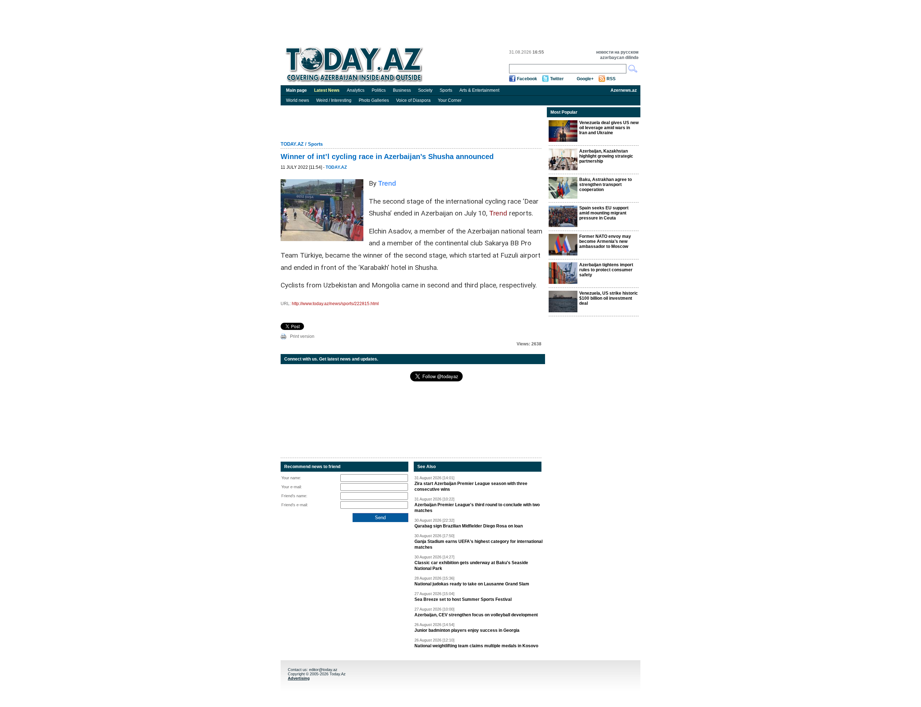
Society (425, 90)
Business (402, 90)
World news (297, 100)
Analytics (355, 90)
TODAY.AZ (292, 144)
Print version (302, 336)
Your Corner (450, 100)
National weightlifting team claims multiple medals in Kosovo (476, 645)
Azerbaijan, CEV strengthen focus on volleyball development (476, 614)
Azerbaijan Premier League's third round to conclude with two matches (477, 507)
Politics (379, 90)
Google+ (585, 78)
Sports (446, 90)
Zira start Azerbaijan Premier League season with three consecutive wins (470, 486)
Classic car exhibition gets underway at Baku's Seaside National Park (471, 565)
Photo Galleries (374, 100)
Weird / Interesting (333, 100)
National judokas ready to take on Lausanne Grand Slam (471, 583)
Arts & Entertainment (479, 90)
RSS (611, 78)
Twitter (557, 78)
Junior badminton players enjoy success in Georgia (467, 630)
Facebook (527, 78)
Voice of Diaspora (413, 100)
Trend (387, 183)
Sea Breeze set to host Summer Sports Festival (463, 599)
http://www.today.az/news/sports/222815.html (335, 303)
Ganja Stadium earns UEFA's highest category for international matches (478, 544)
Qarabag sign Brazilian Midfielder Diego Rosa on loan (468, 526)
